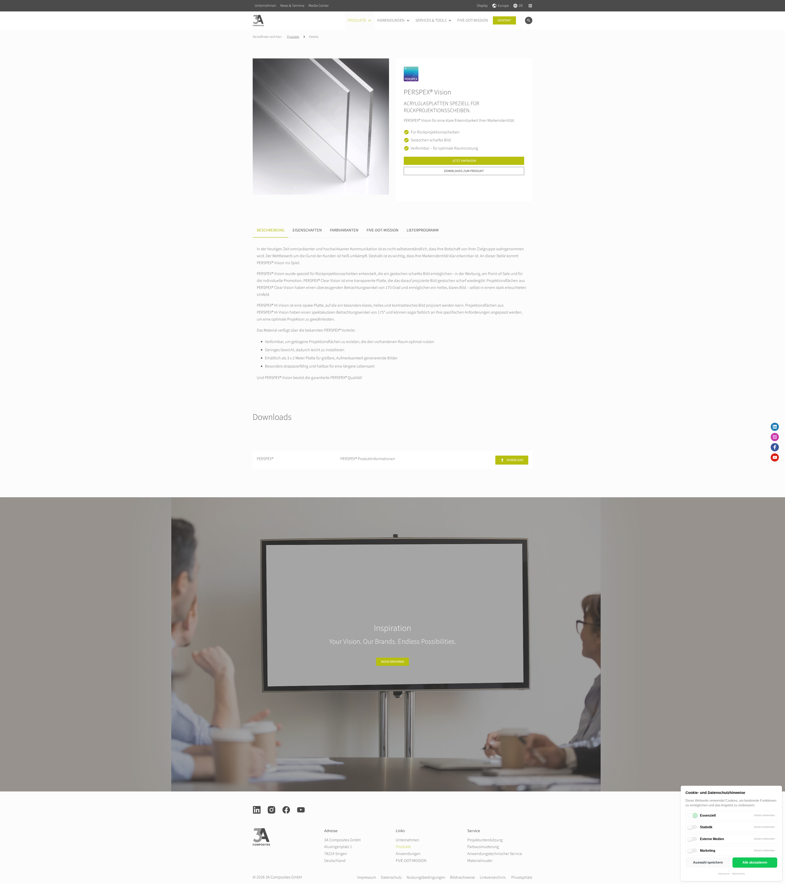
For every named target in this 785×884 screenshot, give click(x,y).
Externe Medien (712, 839)
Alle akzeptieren (754, 862)
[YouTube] (775, 457)
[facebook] (286, 810)
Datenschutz (738, 873)
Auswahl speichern (708, 862)
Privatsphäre (521, 877)
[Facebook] (775, 447)
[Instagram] (775, 437)
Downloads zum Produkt (464, 171)
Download (515, 460)
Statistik (706, 827)
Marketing (707, 850)
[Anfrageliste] (530, 6)
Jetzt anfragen (464, 161)
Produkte (293, 36)
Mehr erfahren (392, 661)
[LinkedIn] (775, 427)
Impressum (724, 873)
